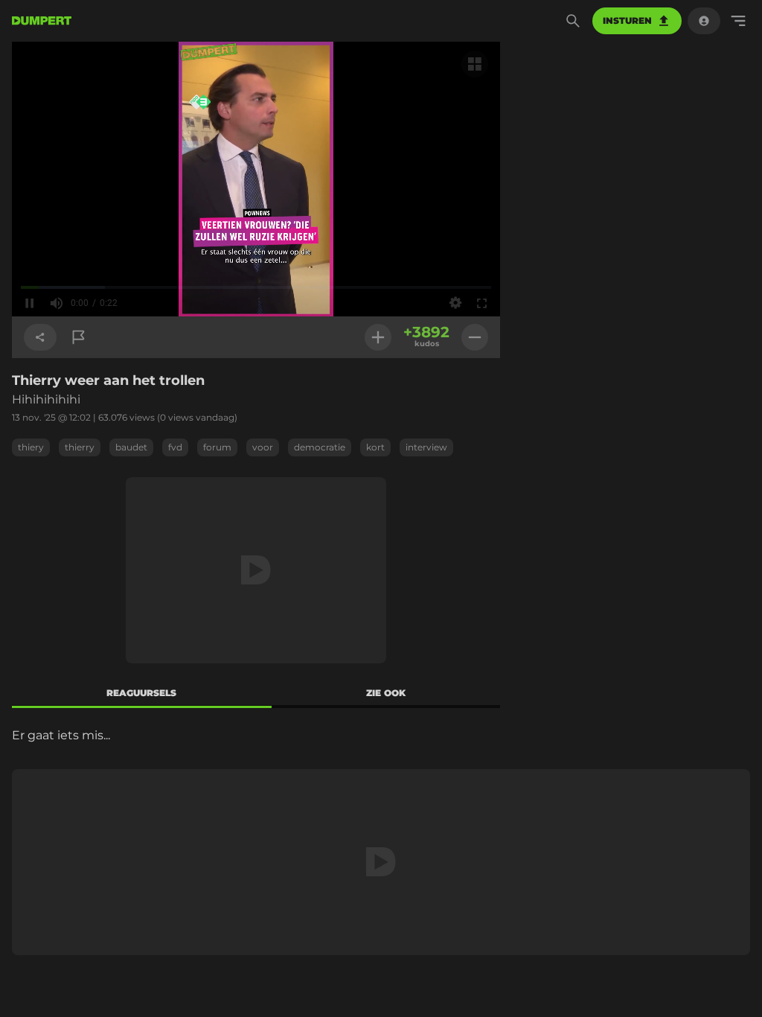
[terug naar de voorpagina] (41, 20)
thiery (31, 447)
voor (262, 447)
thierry (80, 447)
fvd (175, 447)
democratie (319, 447)
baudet (131, 447)
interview (426, 447)
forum (217, 447)
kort (375, 447)
